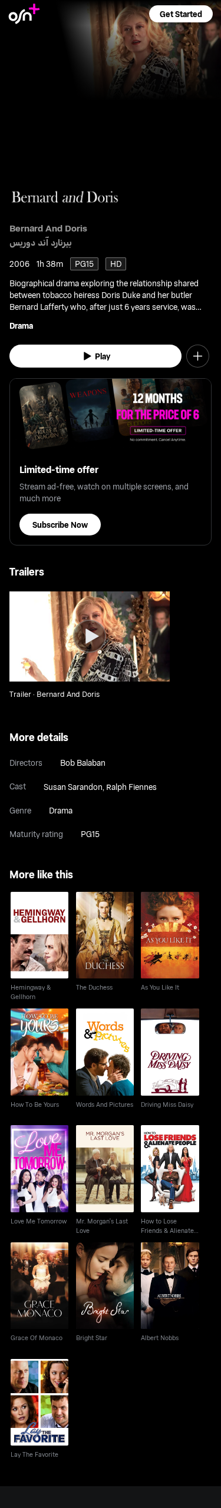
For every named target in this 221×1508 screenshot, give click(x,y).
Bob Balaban (82, 762)
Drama (21, 325)
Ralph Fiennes (131, 786)
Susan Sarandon (73, 786)
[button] (181, 13)
